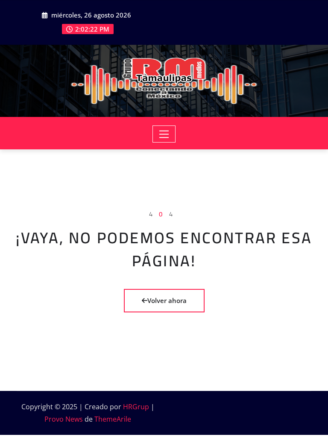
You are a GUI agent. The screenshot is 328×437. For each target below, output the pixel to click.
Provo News (63, 419)
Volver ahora (167, 300)
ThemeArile (112, 419)
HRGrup (136, 406)
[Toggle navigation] (164, 134)
